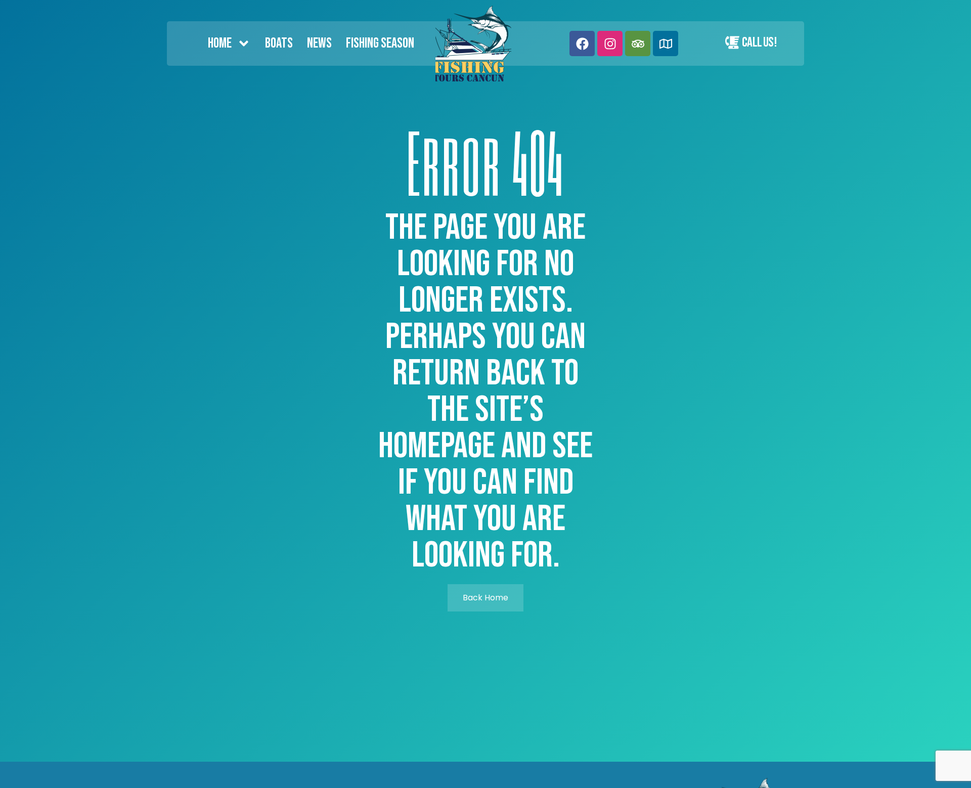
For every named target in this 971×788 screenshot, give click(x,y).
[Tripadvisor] (637, 43)
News (319, 43)
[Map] (665, 43)
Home (220, 43)
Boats (279, 43)
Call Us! (759, 42)
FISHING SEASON (380, 43)
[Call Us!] (732, 42)
